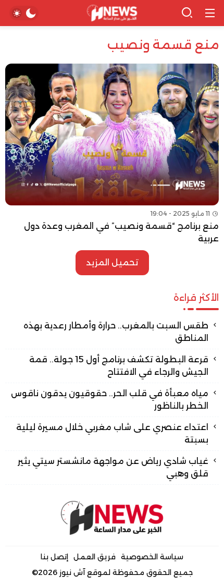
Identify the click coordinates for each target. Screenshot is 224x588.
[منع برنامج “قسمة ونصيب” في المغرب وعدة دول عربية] (112, 154)
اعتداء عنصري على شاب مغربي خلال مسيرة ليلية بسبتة (112, 433)
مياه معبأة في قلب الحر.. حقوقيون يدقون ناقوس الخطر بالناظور (109, 399)
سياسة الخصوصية (152, 556)
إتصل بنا (54, 556)
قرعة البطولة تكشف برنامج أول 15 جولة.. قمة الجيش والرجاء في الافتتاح (118, 365)
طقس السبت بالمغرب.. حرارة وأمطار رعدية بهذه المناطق (115, 332)
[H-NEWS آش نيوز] (112, 13)
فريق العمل (94, 556)
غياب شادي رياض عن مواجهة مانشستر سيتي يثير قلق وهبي (113, 467)
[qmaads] (112, 517)
